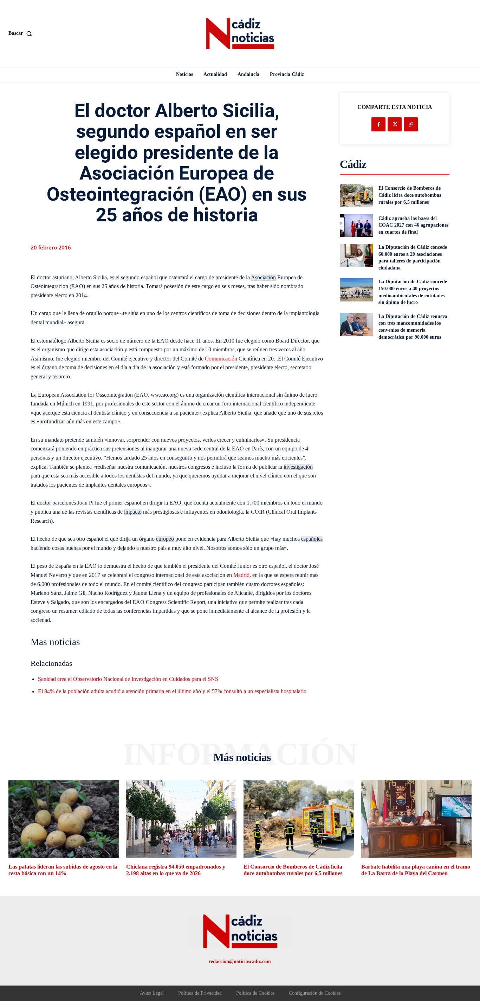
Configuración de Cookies (314, 993)
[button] (21, 33)
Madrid (241, 575)
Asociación (263, 277)
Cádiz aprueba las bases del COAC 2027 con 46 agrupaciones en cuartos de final (413, 225)
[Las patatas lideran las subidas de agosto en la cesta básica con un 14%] (63, 819)
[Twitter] (395, 124)
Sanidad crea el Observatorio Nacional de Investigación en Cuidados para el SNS (128, 679)
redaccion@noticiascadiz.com (240, 961)
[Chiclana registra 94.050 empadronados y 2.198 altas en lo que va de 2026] (181, 819)
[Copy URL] (411, 124)
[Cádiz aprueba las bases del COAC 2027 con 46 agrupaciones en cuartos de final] (356, 225)
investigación (298, 467)
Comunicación (221, 359)
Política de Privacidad (200, 993)
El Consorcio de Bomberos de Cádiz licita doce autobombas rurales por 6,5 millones (409, 195)
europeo (165, 539)
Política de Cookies (255, 993)
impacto (133, 512)
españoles (312, 539)
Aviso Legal (152, 993)
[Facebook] (378, 124)
